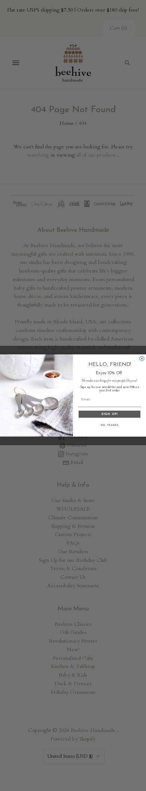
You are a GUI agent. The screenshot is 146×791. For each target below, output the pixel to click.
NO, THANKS (110, 425)
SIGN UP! (109, 414)
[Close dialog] (142, 358)
